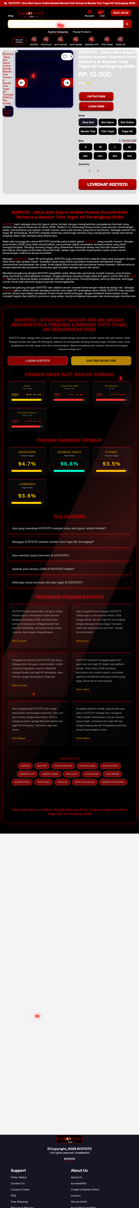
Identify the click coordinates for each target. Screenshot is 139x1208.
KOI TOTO (42, 766)
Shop (11, 15)
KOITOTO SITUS (110, 766)
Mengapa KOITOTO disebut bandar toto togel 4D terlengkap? (53, 541)
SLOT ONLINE (112, 774)
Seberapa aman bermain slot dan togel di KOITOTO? (47, 582)
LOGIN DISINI (96, 106)
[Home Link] (31, 13)
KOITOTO (8, 224)
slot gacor (91, 241)
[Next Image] (67, 83)
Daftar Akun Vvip (101, 360)
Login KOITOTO (38, 360)
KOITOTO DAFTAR (63, 766)
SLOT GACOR (91, 774)
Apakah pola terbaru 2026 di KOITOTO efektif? (43, 569)
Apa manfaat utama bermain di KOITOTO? (40, 555)
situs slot (8, 290)
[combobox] (66, 24)
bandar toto (20, 258)
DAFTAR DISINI (96, 96)
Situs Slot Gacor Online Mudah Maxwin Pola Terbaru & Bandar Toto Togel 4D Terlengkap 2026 (69, 812)
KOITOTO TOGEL (50, 774)
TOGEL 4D (62, 782)
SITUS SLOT (71, 774)
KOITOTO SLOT (27, 774)
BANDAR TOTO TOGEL (113, 782)
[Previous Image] (21, 83)
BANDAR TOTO (22, 782)
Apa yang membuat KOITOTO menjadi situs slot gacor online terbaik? (59, 528)
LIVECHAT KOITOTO (107, 184)
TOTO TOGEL (43, 782)
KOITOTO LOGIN (87, 766)
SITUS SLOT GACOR (85, 782)
